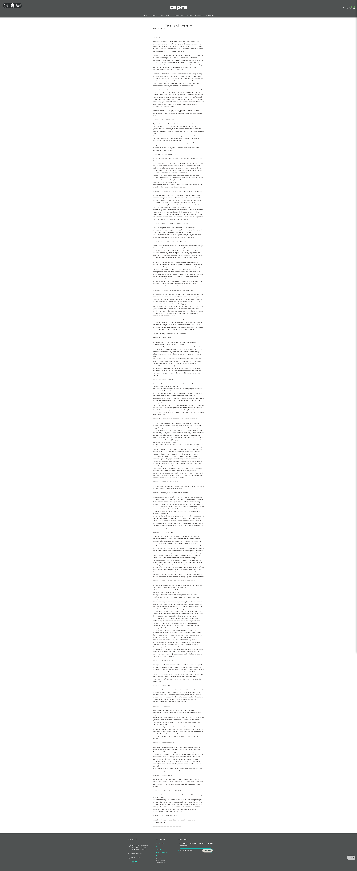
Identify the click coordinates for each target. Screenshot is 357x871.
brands (189, 15)
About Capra (160, 843)
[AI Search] (6, 5)
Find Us (158, 856)
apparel (154, 15)
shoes (145, 15)
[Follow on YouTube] (136, 862)
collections (198, 15)
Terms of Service (161, 853)
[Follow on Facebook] (129, 862)
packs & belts (165, 15)
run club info (210, 15)
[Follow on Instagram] (133, 862)
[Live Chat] (19, 5)
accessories (179, 15)
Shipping (159, 846)
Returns (158, 850)
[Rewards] (12, 5)
